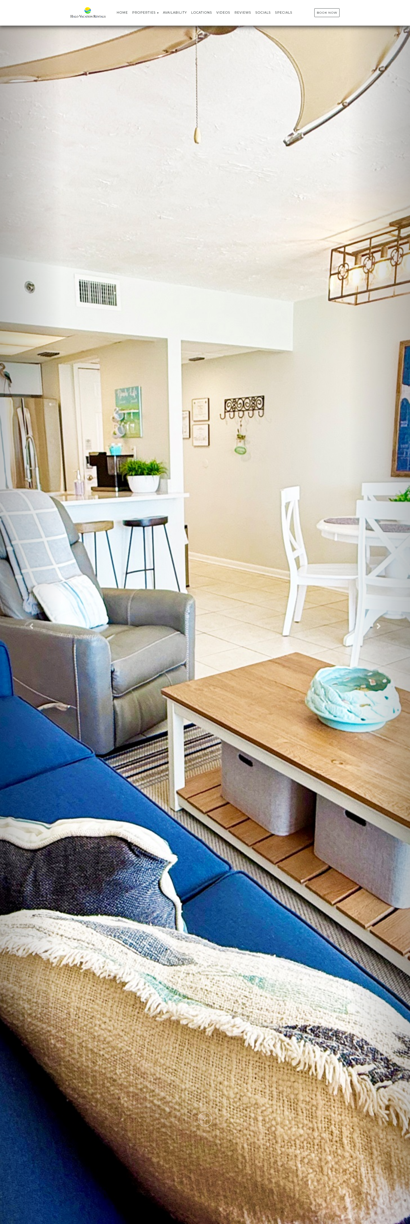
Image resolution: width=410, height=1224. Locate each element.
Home (122, 13)
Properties (144, 13)
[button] (31, 625)
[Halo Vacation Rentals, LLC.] (114, 12)
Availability (175, 13)
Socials (263, 13)
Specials (283, 13)
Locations (201, 13)
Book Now (327, 12)
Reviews (242, 13)
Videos (223, 13)
